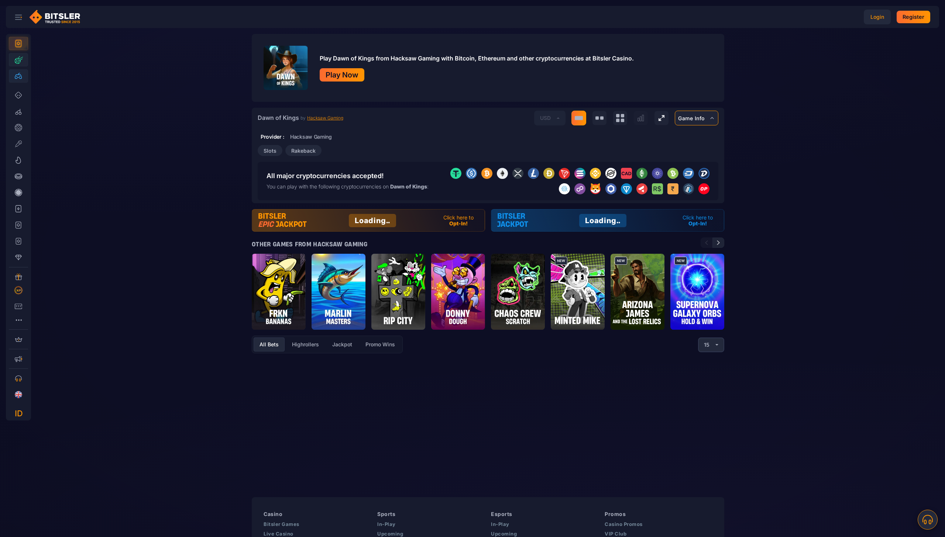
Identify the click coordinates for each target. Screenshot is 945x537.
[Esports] (18, 76)
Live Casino (278, 534)
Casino (273, 514)
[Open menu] (18, 17)
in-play (386, 524)
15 (706, 345)
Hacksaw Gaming (325, 118)
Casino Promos (624, 524)
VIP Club (615, 534)
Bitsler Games (281, 524)
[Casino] (18, 43)
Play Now (342, 74)
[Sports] (18, 59)
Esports (501, 514)
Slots (270, 151)
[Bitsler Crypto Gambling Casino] (58, 17)
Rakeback (303, 151)
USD (545, 118)
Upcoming (390, 534)
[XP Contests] (18, 290)
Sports (386, 514)
